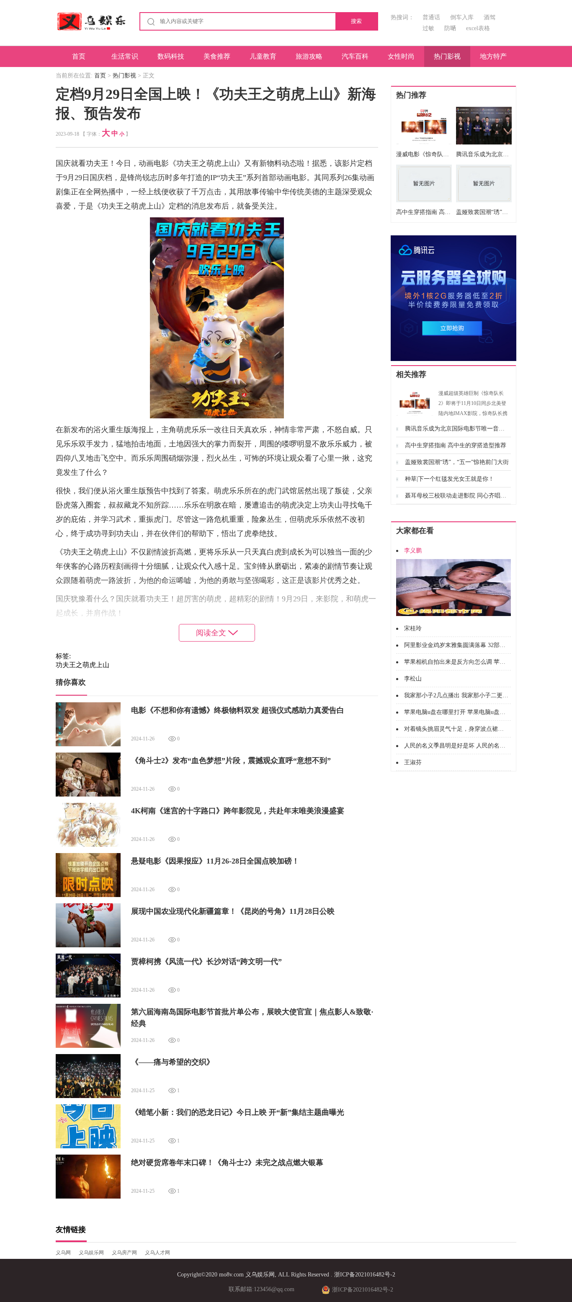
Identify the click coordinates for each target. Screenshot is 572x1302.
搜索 (356, 21)
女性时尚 (401, 56)
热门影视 (447, 56)
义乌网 (63, 1253)
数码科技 (170, 56)
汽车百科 (355, 56)
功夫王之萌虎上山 (82, 664)
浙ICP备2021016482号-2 (364, 1274)
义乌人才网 (157, 1253)
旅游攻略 (309, 56)
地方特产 (493, 56)
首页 (78, 56)
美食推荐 (217, 56)
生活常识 (124, 56)
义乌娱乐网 (91, 1253)
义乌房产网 (124, 1253)
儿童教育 (263, 56)
